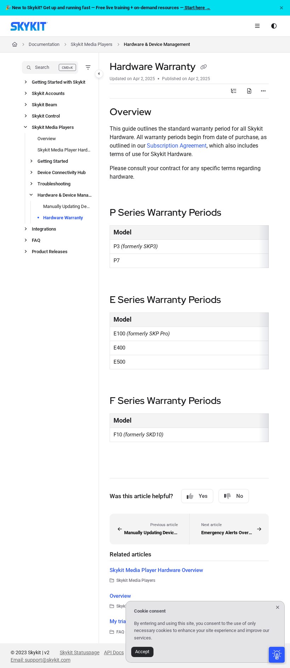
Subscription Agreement (177, 145)
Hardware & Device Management (157, 44)
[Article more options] (263, 91)
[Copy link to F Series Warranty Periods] (232, 401)
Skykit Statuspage (79, 652)
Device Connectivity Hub (61, 172)
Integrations (44, 229)
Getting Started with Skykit (58, 82)
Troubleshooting (53, 183)
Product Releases (50, 251)
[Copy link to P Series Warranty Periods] (232, 213)
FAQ (36, 240)
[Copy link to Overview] (162, 112)
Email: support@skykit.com (40, 660)
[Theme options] (273, 26)
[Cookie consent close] (278, 607)
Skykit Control (46, 116)
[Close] (281, 8)
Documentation (44, 44)
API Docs (114, 652)
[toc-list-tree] (233, 91)
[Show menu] (257, 26)
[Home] (29, 26)
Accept (142, 651)
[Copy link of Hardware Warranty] (203, 67)
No (239, 496)
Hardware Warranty (63, 217)
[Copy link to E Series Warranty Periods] (232, 300)
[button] (50, 67)
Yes (203, 496)
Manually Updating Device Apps (67, 206)
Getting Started (52, 161)
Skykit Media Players (91, 44)
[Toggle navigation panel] (99, 74)
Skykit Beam (44, 104)
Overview (46, 138)
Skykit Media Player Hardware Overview (64, 150)
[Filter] (88, 67)
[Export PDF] (249, 91)
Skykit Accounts (48, 93)
